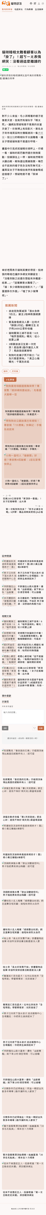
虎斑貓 (15, 371)
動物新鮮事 (7, 9)
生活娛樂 (39, 9)
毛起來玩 (18, 9)
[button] (31, 3)
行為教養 (29, 9)
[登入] (39, 3)
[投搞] (35, 3)
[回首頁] (12, 3)
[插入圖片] (34, 728)
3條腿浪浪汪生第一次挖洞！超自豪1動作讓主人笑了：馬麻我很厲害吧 (24, 347)
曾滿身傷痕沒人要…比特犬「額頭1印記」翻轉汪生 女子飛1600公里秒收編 (24, 325)
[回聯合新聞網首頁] (6, 3)
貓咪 (6, 371)
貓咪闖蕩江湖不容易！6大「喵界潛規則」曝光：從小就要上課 (24, 336)
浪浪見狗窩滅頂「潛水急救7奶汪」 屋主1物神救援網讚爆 (25, 314)
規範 (5, 728)
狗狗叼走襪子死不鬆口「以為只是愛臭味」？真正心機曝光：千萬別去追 (24, 358)
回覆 (41, 728)
